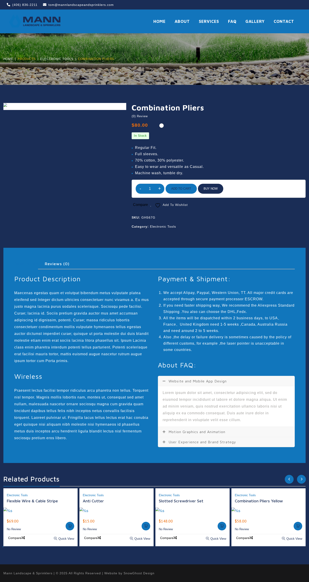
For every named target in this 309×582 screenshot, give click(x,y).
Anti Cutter (93, 501)
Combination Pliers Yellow (259, 501)
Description (26, 263)
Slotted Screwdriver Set (181, 501)
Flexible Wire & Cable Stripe (32, 501)
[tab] (29, 264)
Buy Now (211, 188)
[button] (3, 546)
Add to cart (181, 188)
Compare (140, 205)
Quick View (66, 538)
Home (8, 59)
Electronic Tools (57, 59)
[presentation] (289, 480)
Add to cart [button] (70, 526)
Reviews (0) (57, 263)
